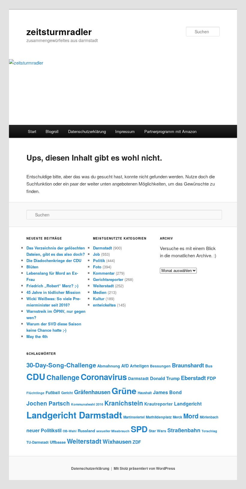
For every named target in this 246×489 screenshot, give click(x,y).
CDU (35, 376)
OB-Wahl (69, 431)
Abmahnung (108, 366)
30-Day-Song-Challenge (61, 365)
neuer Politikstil (44, 430)
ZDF (137, 442)
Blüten (32, 267)
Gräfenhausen (92, 392)
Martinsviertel (134, 417)
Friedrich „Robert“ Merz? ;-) (52, 285)
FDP (211, 378)
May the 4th (37, 336)
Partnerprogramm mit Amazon (170, 131)
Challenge (63, 377)
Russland (86, 430)
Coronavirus (104, 376)
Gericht (67, 392)
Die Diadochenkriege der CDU (53, 260)
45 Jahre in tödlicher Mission (53, 292)
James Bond (167, 392)
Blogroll (52, 131)
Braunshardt (188, 365)
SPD (139, 429)
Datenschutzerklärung (87, 131)
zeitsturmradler (59, 31)
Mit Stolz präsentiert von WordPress (144, 468)
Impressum (125, 131)
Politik (99, 260)
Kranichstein (123, 402)
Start (32, 131)
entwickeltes (104, 305)
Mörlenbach (209, 417)
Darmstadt (102, 248)
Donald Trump (165, 378)
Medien (99, 292)
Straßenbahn (183, 430)
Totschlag (209, 431)
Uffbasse (58, 442)
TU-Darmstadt (37, 442)
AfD (125, 366)
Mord (191, 415)
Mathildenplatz (159, 417)
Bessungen (160, 366)
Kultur (98, 298)
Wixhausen (117, 441)
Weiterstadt (103, 285)
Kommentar (104, 273)
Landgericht (188, 403)
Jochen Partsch (48, 403)
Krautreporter (158, 404)
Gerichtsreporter (108, 279)
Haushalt (145, 392)
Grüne (124, 391)
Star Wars (157, 430)
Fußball (53, 392)
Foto (97, 267)
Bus (208, 366)
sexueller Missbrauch (113, 431)
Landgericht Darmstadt (74, 415)
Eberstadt (193, 378)
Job (96, 254)
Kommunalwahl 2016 (87, 404)
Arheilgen (139, 366)
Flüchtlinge (35, 393)
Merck (177, 417)
